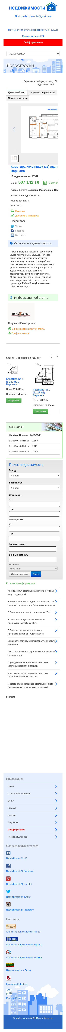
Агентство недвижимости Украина (24, 944)
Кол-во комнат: (17, 544)
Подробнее (15, 411)
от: (10, 499)
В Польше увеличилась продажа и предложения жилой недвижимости (26, 632)
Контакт (12, 815)
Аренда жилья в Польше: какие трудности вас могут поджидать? (31, 593)
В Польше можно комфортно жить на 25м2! (29, 612)
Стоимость (15, 495)
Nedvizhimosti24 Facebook (20, 871)
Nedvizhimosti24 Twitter (18, 897)
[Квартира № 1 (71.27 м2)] (19, 374)
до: (12, 509)
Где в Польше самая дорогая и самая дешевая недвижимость (31, 653)
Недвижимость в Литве (18, 970)
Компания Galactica (16, 984)
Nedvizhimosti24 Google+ (19, 884)
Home (11, 786)
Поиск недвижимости (51, 1022)
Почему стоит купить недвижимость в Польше (33, 29)
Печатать (20, 211)
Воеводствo (16, 482)
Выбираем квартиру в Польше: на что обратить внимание (31, 643)
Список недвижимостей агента (28, 329)
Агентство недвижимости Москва (24, 957)
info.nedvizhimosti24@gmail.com (34, 16)
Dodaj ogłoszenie (33, 42)
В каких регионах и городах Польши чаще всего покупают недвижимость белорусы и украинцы (31, 603)
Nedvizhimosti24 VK (16, 858)
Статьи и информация (19, 793)
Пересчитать (54, 183)
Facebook (20, 230)
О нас (11, 801)
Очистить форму (19, 573)
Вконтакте (20, 235)
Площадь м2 (16, 519)
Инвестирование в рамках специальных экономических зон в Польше (28, 675)
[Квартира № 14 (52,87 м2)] (46, 374)
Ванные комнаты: (19, 554)
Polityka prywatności (17, 837)
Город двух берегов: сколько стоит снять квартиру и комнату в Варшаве (28, 664)
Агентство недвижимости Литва (23, 931)
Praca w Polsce (14, 998)
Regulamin (13, 822)
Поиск (36, 573)
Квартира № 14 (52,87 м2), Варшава (44, 392)
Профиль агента (20, 333)
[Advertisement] (33, 731)
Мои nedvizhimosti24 (33, 36)
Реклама (12, 808)
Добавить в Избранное (27, 215)
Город (12, 470)
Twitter (18, 226)
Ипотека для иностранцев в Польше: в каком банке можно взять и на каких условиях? (30, 686)
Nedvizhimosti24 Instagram (20, 909)
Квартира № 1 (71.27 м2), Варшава (16, 392)
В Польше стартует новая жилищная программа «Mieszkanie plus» (26, 621)
